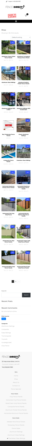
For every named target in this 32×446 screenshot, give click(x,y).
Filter (3, 319)
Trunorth (4, 339)
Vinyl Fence (5, 346)
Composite (5, 329)
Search (3, 291)
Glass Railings (6, 333)
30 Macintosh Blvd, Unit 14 (10, 361)
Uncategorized (6, 342)
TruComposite (6, 336)
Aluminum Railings (7, 326)
